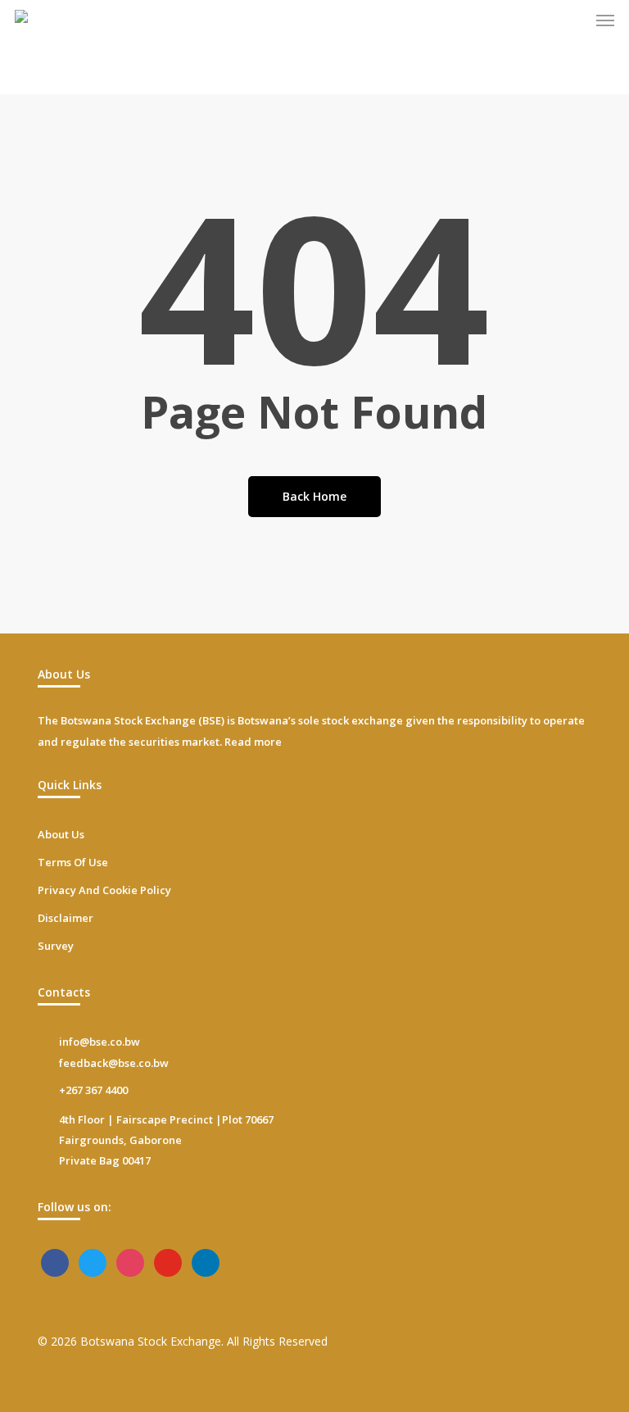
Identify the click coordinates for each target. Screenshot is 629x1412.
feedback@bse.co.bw (114, 1063)
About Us (61, 834)
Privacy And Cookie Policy (104, 890)
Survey (56, 945)
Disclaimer (65, 917)
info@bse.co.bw (99, 1041)
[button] (605, 19)
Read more (253, 741)
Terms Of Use (73, 862)
